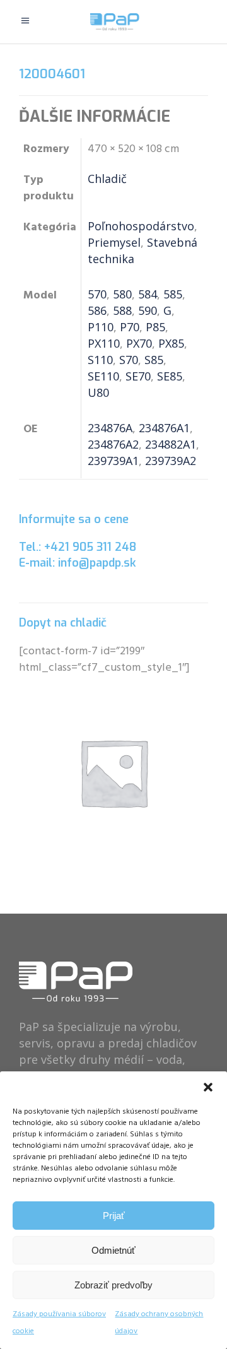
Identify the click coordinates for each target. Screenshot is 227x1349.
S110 (100, 359)
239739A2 (170, 460)
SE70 (138, 376)
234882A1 (170, 444)
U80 (98, 392)
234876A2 (113, 444)
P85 (155, 326)
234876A (110, 427)
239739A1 (113, 460)
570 (97, 294)
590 (147, 310)
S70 (128, 359)
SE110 (103, 376)
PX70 (139, 343)
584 (147, 294)
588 (122, 310)
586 (97, 310)
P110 (101, 326)
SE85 (169, 376)
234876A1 (164, 427)
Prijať (114, 1215)
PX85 (171, 343)
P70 (129, 326)
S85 (153, 359)
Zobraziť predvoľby (113, 1285)
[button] (208, 1087)
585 (172, 294)
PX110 (104, 343)
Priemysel (114, 242)
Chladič (107, 178)
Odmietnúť (113, 1250)
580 (122, 294)
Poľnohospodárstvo (141, 225)
